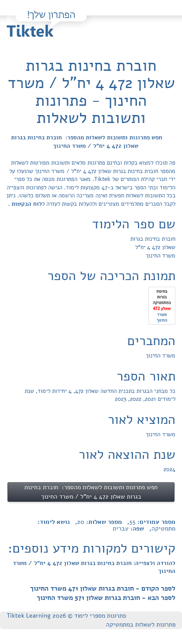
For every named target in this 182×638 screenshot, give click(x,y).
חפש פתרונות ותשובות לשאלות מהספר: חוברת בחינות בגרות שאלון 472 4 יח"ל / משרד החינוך (86, 142)
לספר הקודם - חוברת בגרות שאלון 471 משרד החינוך (102, 588)
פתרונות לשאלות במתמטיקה (140, 624)
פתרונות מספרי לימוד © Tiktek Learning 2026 (66, 615)
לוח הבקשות (26, 204)
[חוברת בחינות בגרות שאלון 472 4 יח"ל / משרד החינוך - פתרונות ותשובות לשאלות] (161, 305)
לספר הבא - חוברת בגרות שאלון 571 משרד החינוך (106, 597)
